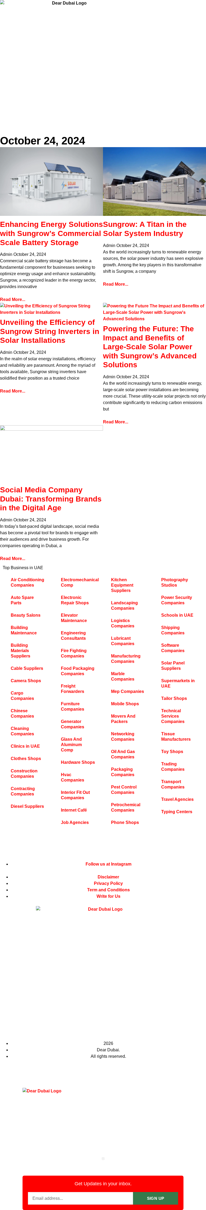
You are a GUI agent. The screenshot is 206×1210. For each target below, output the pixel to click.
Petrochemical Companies (125, 807)
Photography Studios (174, 582)
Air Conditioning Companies (27, 582)
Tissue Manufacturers (176, 737)
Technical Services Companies (173, 716)
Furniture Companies (72, 706)
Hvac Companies (72, 777)
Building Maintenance (24, 630)
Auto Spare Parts (22, 600)
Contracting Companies (23, 791)
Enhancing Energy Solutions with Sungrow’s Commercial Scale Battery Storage (51, 233)
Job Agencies (75, 822)
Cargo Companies (22, 696)
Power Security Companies (176, 600)
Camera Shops (26, 680)
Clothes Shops (26, 758)
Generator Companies (72, 724)
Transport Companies (173, 784)
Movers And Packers (123, 719)
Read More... (12, 299)
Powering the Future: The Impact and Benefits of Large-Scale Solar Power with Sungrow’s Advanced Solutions (150, 347)
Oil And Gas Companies (123, 754)
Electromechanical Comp (80, 582)
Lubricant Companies (122, 641)
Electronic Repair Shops (75, 600)
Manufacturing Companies (126, 659)
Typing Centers (176, 811)
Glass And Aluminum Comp (71, 744)
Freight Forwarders (72, 689)
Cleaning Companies (22, 731)
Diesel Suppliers (27, 806)
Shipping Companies (173, 630)
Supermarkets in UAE (178, 683)
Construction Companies (24, 774)
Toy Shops (172, 751)
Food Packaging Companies (77, 671)
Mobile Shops (125, 704)
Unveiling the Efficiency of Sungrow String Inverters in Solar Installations (49, 331)
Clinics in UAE (25, 746)
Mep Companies (127, 691)
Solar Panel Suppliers (173, 666)
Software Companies (173, 648)
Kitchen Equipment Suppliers (122, 585)
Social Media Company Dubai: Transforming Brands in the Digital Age (51, 499)
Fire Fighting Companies (74, 653)
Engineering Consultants (73, 636)
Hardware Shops (78, 762)
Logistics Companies (122, 623)
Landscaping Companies (124, 606)
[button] (103, 1158)
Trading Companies (173, 767)
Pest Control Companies (124, 790)
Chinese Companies (22, 713)
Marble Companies (122, 676)
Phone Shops (125, 822)
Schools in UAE (177, 615)
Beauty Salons (26, 615)
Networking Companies (122, 737)
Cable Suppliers (27, 668)
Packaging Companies (122, 772)
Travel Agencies (177, 799)
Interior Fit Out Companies (75, 795)
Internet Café (74, 810)
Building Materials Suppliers (20, 650)
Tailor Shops (174, 698)
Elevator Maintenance (74, 618)
